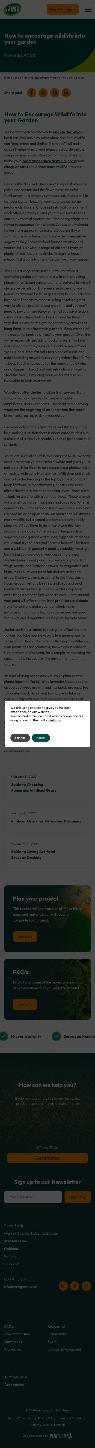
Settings (20, 737)
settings (55, 720)
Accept (40, 737)
